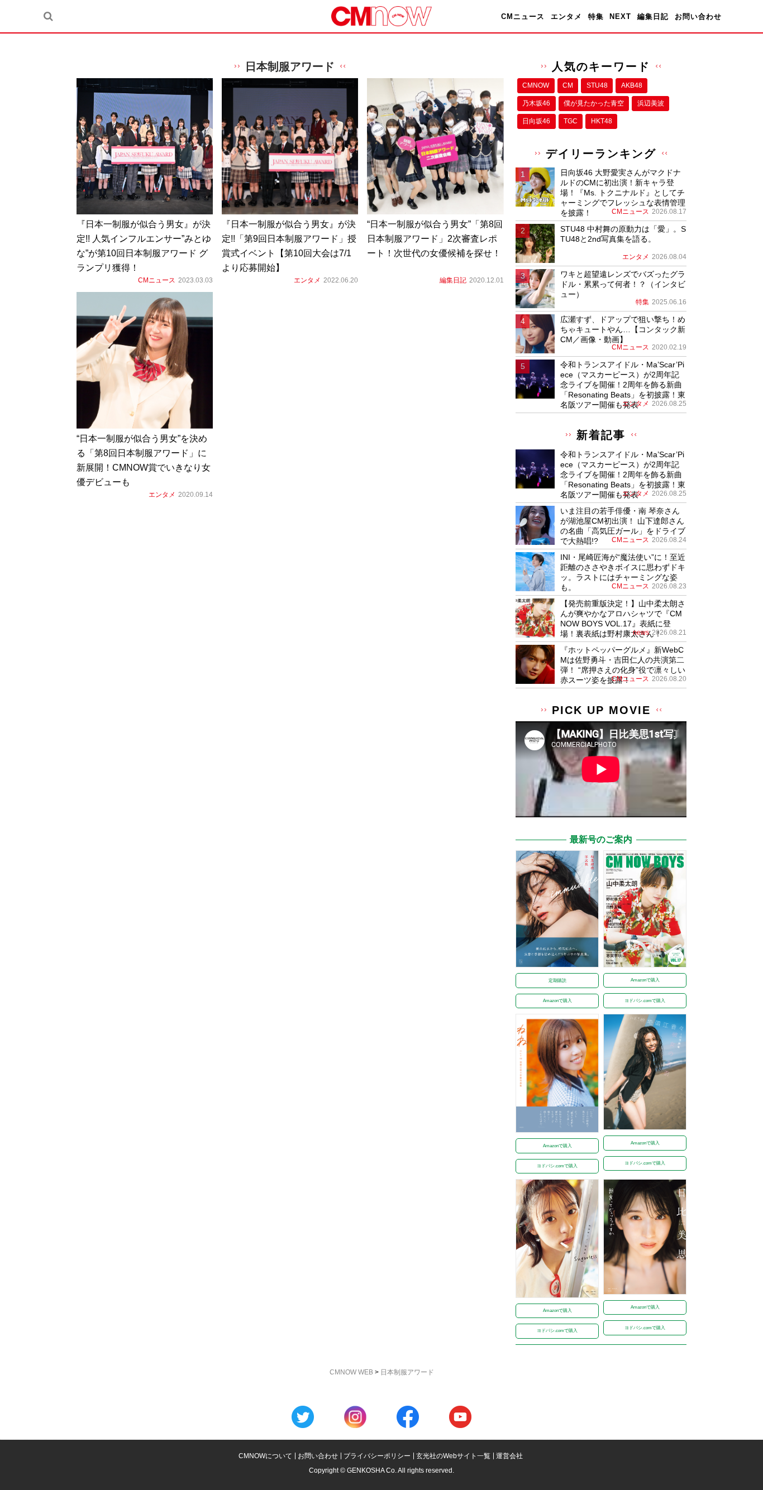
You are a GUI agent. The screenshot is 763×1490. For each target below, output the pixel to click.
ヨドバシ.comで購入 (644, 1000)
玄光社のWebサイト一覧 (453, 1456)
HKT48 (601, 121)
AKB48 (631, 85)
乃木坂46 (536, 103)
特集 (596, 16)
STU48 (597, 85)
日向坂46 (536, 121)
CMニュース (523, 16)
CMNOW (535, 85)
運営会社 (509, 1456)
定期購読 (557, 980)
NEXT (620, 16)
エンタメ (566, 16)
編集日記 (653, 16)
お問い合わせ (698, 16)
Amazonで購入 (557, 1000)
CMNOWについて (265, 1456)
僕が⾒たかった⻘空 (594, 103)
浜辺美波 (650, 103)
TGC (571, 121)
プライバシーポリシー (377, 1456)
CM (567, 85)
